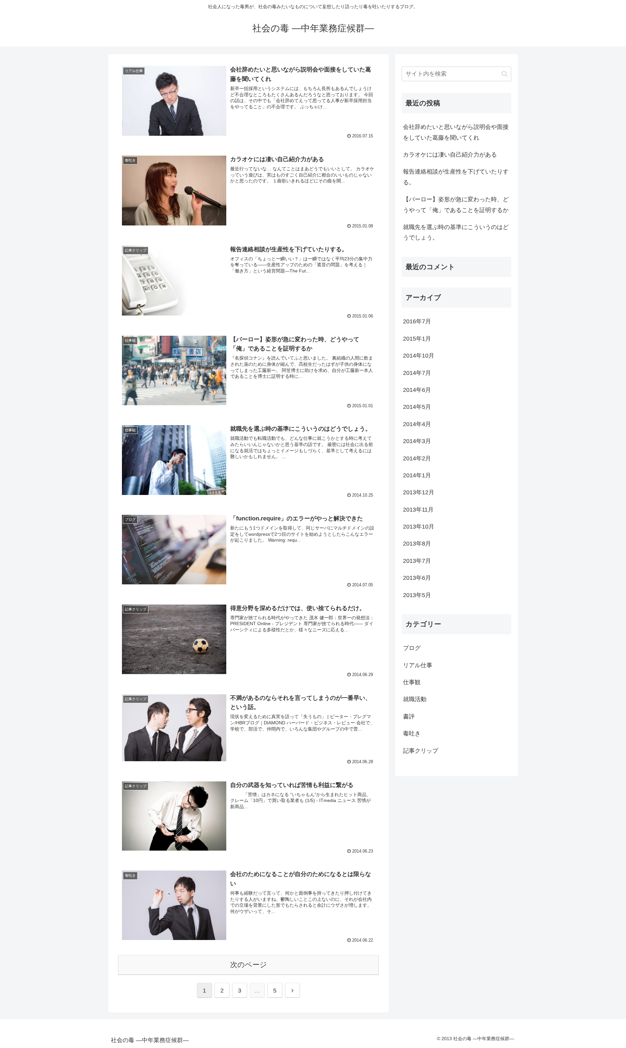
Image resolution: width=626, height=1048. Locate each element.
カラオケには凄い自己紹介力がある (450, 154)
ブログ (412, 648)
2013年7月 (417, 561)
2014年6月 (417, 390)
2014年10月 (418, 355)
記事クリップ (420, 750)
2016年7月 (417, 321)
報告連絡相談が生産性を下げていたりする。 (456, 176)
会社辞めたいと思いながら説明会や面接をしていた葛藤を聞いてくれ (456, 132)
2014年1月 (417, 475)
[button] (504, 74)
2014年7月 (417, 373)
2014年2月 (417, 458)
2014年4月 (417, 424)
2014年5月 (417, 407)
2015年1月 (417, 338)
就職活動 (414, 699)
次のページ (248, 965)
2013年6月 (417, 578)
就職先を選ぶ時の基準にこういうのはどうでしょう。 (456, 232)
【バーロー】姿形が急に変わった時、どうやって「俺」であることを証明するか (456, 204)
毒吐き (412, 733)
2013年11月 (418, 509)
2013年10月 (418, 526)
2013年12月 (418, 492)
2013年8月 (417, 543)
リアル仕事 (417, 665)
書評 (409, 716)
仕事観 (412, 682)
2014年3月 (417, 441)
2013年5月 (417, 595)
